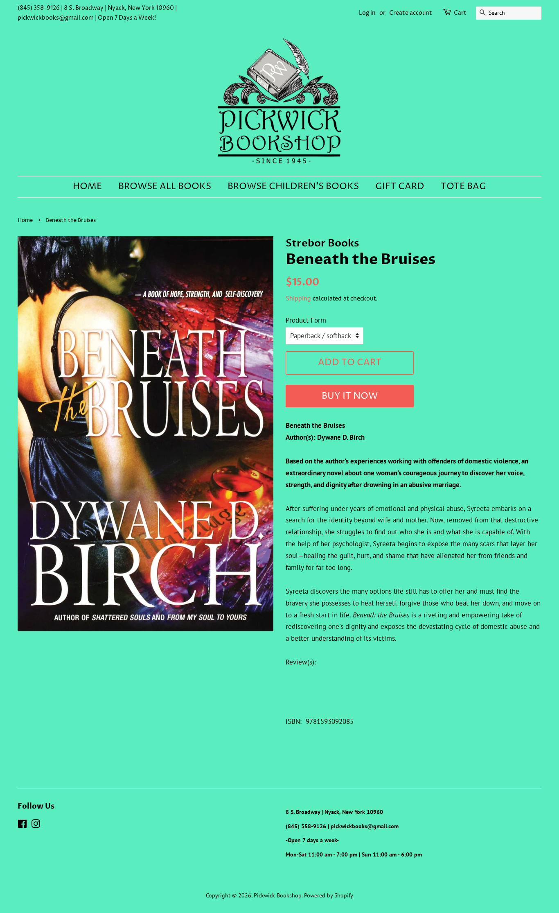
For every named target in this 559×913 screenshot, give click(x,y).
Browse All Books (164, 187)
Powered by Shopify (328, 895)
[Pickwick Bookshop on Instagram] (35, 825)
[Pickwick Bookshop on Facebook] (22, 825)
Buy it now (350, 396)
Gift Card (399, 187)
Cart (460, 13)
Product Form (306, 320)
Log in (367, 13)
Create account (410, 13)
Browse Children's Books (293, 187)
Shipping (298, 298)
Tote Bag (463, 187)
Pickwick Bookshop (278, 895)
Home (87, 187)
